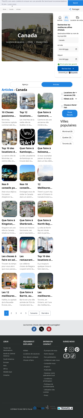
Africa (5, 369)
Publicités (47, 370)
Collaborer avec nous (52, 360)
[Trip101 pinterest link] (77, 349)
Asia (4, 365)
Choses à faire (42, 42)
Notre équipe (49, 354)
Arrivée (60, 45)
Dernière (45, 313)
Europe (6, 362)
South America (8, 359)
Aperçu (25, 84)
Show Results (70, 113)
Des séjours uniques (30, 357)
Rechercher (66, 68)
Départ (60, 55)
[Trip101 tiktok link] (73, 356)
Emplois (47, 367)
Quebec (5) (66, 137)
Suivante (33, 313)
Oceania (6, 375)
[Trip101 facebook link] (65, 349)
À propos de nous (50, 350)
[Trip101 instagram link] (71, 349)
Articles (56, 84)
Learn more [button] (12, 4)
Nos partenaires (50, 357)
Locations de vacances (15, 42)
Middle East (7, 372)
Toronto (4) (66, 143)
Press (46, 395)
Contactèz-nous (50, 363)
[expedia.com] (73, 73)
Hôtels (30, 42)
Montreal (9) (67, 131)
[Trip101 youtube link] (66, 355)
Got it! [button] (75, 3)
